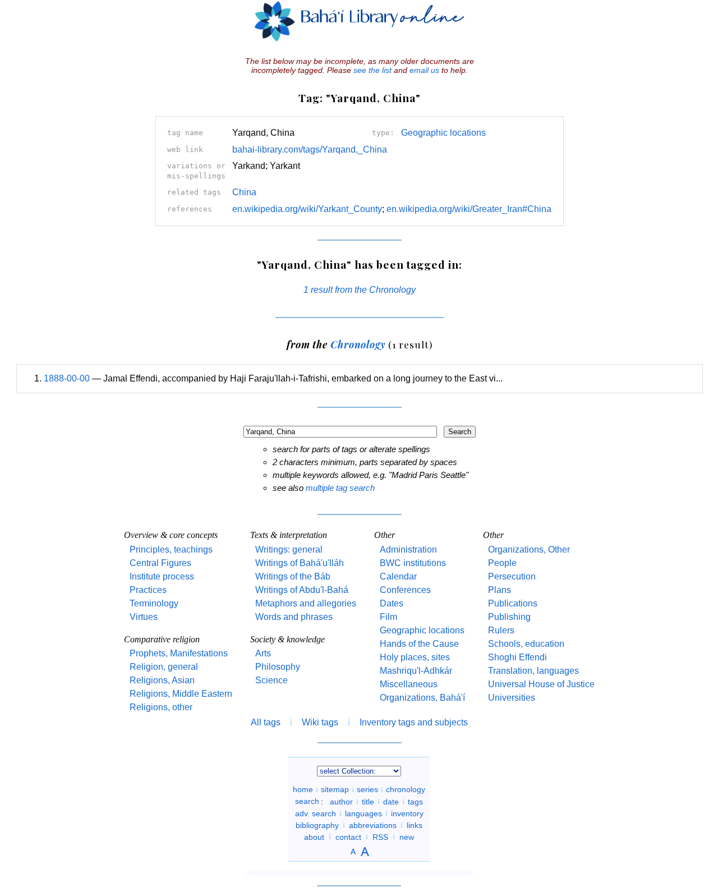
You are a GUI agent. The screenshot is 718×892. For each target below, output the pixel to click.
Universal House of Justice (541, 684)
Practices (148, 590)
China (244, 192)
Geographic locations (443, 132)
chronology (405, 789)
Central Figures (160, 563)
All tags (265, 722)
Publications (512, 603)
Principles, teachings (171, 549)
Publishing (509, 617)
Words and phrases (294, 617)
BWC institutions (413, 563)
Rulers (501, 630)
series (367, 789)
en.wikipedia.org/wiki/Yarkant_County (307, 209)
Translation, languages (533, 670)
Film (388, 617)
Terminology (154, 603)
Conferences (405, 590)
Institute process (162, 576)
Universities (511, 697)
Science (271, 680)
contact (348, 836)
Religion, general (164, 667)
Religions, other (161, 707)
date (391, 801)
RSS (380, 836)
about (314, 836)
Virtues (144, 617)
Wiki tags (320, 722)
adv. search (315, 812)
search (307, 801)
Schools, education (526, 644)
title (368, 801)
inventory (407, 812)
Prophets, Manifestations (179, 653)
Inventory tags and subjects (414, 722)
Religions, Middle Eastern (181, 693)
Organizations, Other (529, 549)
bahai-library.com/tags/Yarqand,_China (309, 149)
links (414, 824)
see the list (372, 70)
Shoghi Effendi (517, 657)
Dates (391, 603)
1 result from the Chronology (359, 290)
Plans (499, 590)
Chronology (357, 344)
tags (415, 801)
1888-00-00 (67, 378)
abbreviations (373, 824)
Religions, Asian (162, 680)
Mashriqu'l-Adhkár (416, 670)
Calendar (398, 576)
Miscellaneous (409, 684)
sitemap (335, 789)
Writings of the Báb (292, 576)
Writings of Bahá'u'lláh (299, 563)
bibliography (317, 824)
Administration (408, 549)
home (303, 789)
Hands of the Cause (419, 644)
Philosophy (277, 667)
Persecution (512, 576)
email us (424, 70)
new (406, 836)
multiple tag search (340, 488)
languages (363, 812)
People (502, 563)
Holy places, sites (415, 657)
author (341, 801)
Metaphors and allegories (305, 603)
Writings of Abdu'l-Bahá (301, 590)
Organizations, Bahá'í (422, 697)
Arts (263, 653)
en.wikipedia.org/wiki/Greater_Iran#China (468, 209)
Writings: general (289, 549)
